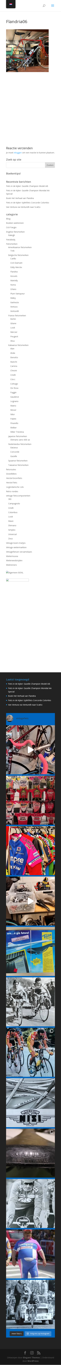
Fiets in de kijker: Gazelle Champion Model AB (27, 186)
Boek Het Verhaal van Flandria (20, 198)
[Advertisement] (30, 102)
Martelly (14, 280)
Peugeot (14, 336)
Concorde (14, 451)
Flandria (14, 271)
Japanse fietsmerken (17, 436)
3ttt (9, 499)
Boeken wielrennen (15, 223)
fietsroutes (11, 469)
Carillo (13, 258)
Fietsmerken (11, 244)
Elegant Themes (31, 1357)
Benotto (14, 357)
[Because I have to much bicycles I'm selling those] (30, 749)
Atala (12, 353)
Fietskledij (10, 239)
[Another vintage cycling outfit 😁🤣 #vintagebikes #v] (30, 1253)
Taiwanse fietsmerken (18, 465)
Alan (12, 348)
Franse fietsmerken (17, 315)
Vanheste (14, 302)
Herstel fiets (11, 482)
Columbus (12, 512)
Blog (8, 218)
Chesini (13, 370)
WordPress (33, 1361)
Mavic (11, 521)
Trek (12, 250)
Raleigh (11, 235)
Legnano (14, 401)
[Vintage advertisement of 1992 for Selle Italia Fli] (30, 951)
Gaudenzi (14, 396)
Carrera (13, 366)
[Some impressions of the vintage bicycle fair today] (30, 850)
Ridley (13, 298)
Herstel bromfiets (14, 478)
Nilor (12, 414)
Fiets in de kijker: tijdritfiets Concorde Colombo (27, 202)
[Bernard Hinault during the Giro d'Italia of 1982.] (30, 1001)
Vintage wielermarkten (16, 547)
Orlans (13, 289)
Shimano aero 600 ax (20, 439)
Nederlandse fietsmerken (19, 444)
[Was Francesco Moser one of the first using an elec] (30, 1203)
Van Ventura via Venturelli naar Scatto (23, 207)
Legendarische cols (15, 487)
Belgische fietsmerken (18, 255)
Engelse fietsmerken (15, 231)
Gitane (13, 323)
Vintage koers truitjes (16, 543)
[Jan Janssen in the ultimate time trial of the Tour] (30, 1304)
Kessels (13, 276)
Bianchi (13, 361)
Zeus (10, 538)
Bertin (13, 319)
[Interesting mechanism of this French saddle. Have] (30, 1153)
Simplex (11, 529)
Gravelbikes (11, 473)
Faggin (13, 392)
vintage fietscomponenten (18, 495)
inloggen (18, 152)
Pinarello (14, 423)
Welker (13, 427)
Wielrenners (11, 565)
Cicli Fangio (11, 227)
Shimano (12, 525)
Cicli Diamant (16, 262)
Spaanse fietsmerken (18, 460)
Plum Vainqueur (17, 293)
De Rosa (14, 388)
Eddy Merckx (16, 267)
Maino (13, 405)
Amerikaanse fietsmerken (20, 247)
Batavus (14, 447)
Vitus (12, 341)
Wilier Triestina (17, 432)
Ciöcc (12, 379)
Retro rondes (12, 491)
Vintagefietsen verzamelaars (19, 551)
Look (12, 327)
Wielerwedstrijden (14, 560)
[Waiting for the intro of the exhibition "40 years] (30, 800)
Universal (12, 534)
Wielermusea (12, 556)
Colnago (14, 383)
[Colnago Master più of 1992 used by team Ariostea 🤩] (30, 1052)
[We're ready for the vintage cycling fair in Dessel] (30, 901)
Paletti (13, 418)
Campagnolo (14, 503)
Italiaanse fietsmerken (18, 345)
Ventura (13, 306)
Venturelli (14, 311)
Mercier (13, 332)
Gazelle (13, 456)
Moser (13, 410)
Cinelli (13, 375)
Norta (13, 284)
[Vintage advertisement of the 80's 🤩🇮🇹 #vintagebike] (30, 1102)
